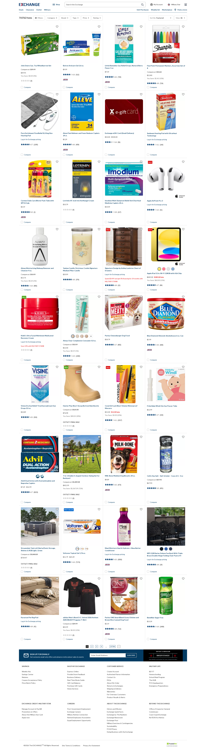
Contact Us (111, 677)
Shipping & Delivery (114, 689)
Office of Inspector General (159, 709)
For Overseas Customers (116, 694)
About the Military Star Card (32, 715)
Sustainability (112, 726)
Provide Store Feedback (76, 674)
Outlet (39, 10)
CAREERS (71, 704)
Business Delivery (73, 677)
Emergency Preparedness (158, 686)
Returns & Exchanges (115, 686)
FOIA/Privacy (112, 729)
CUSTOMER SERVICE (115, 666)
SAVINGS (25, 666)
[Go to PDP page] (40, 44)
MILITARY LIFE (154, 666)
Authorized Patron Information (118, 674)
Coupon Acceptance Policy (32, 680)
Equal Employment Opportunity (79, 720)
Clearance (30, 10)
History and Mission (114, 709)
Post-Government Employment (79, 709)
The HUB (152, 680)
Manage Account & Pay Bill (32, 709)
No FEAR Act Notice (156, 718)
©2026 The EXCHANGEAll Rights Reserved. (41, 745)
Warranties (111, 692)
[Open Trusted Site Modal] (172, 744)
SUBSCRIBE (131, 655)
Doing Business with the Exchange (120, 732)
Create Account (113, 671)
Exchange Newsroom (115, 718)
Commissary (153, 712)
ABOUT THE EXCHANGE (117, 704)
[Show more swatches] (91, 336)
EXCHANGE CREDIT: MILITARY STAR (36, 704)
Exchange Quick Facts (115, 712)
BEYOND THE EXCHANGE (159, 704)
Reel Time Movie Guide (76, 680)
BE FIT (151, 671)
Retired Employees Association (78, 718)
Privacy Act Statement (91, 746)
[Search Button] (142, 4)
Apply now (26, 718)
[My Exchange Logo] (34, 4)
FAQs (109, 680)
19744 (112, 646)
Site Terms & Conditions (71, 746)
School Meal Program (157, 677)
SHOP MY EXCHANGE (76, 666)
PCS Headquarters (156, 683)
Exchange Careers (74, 712)
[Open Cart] (185, 4)
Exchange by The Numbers (117, 715)
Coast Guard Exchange (157, 715)
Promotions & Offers (29, 712)
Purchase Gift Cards (74, 686)
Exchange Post (112, 720)
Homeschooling (155, 674)
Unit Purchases (143, 10)
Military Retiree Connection (77, 715)
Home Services (72, 689)
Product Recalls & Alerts (116, 697)
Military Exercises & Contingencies (120, 723)
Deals (21, 10)
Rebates (25, 677)
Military (47, 10)
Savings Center (27, 674)
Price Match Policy (29, 683)
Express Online (73, 671)
